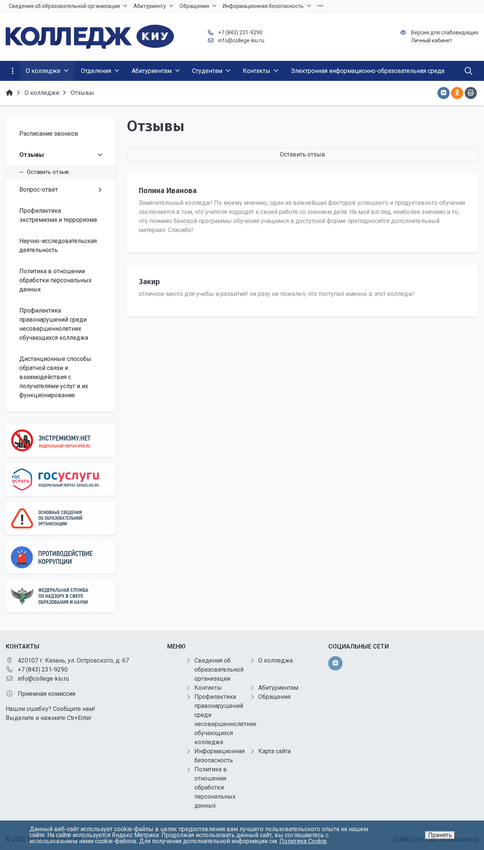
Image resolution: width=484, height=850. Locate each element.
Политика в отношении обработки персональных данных (215, 787)
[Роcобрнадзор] (60, 596)
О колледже (275, 660)
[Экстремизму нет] (60, 440)
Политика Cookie (303, 841)
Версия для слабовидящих (444, 32)
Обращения (274, 696)
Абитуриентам (278, 687)
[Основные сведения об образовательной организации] (60, 518)
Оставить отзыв (302, 154)
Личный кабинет (431, 40)
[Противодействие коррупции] (60, 557)
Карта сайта (274, 751)
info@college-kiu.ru (241, 40)
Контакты (208, 687)
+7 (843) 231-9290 (240, 32)
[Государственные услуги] (60, 479)
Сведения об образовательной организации (219, 669)
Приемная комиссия (46, 693)
